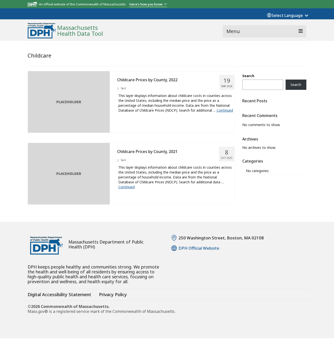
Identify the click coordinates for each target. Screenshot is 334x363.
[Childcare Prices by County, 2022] (69, 101)
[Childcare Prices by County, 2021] (69, 173)
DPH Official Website (198, 248)
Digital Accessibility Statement (59, 294)
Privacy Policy (113, 294)
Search (248, 75)
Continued (225, 110)
